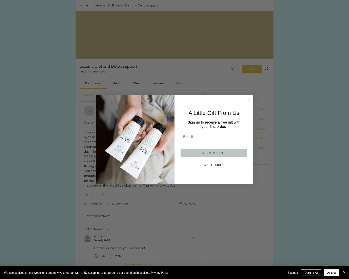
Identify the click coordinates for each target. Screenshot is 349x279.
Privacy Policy (159, 273)
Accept (331, 273)
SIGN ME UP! (214, 153)
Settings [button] (293, 273)
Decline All (311, 273)
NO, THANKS (214, 165)
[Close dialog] (248, 99)
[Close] (344, 272)
